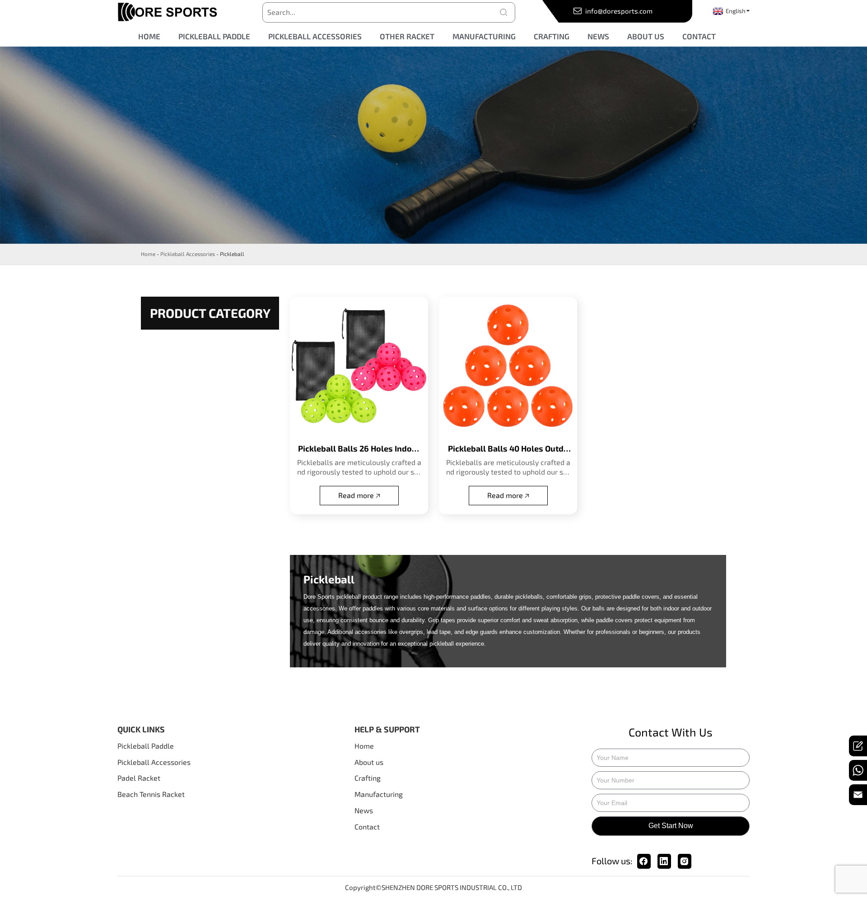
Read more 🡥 (359, 495)
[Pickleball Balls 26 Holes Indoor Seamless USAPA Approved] (359, 366)
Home (148, 254)
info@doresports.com (618, 11)
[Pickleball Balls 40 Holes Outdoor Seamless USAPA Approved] (508, 366)
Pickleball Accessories (187, 254)
